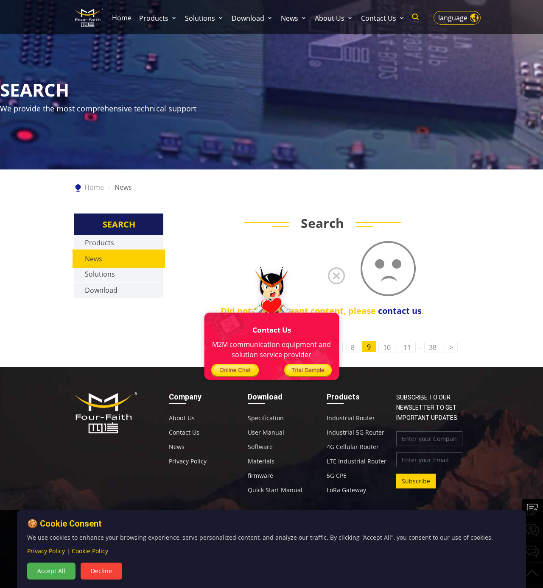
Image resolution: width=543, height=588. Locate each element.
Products (153, 18)
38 (433, 347)
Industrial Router (351, 418)
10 (387, 347)
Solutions (200, 18)
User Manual (266, 432)
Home (122, 17)
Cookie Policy (90, 551)
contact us (400, 310)
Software (260, 447)
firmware (260, 476)
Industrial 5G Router (355, 432)
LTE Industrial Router (356, 461)
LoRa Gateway (346, 490)
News (289, 18)
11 (407, 347)
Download (248, 18)
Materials (261, 461)
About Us (329, 18)
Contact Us (378, 18)
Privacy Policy (188, 461)
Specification (266, 418)
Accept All (51, 571)
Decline (101, 571)
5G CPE (337, 476)
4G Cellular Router (353, 447)
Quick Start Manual (275, 490)
